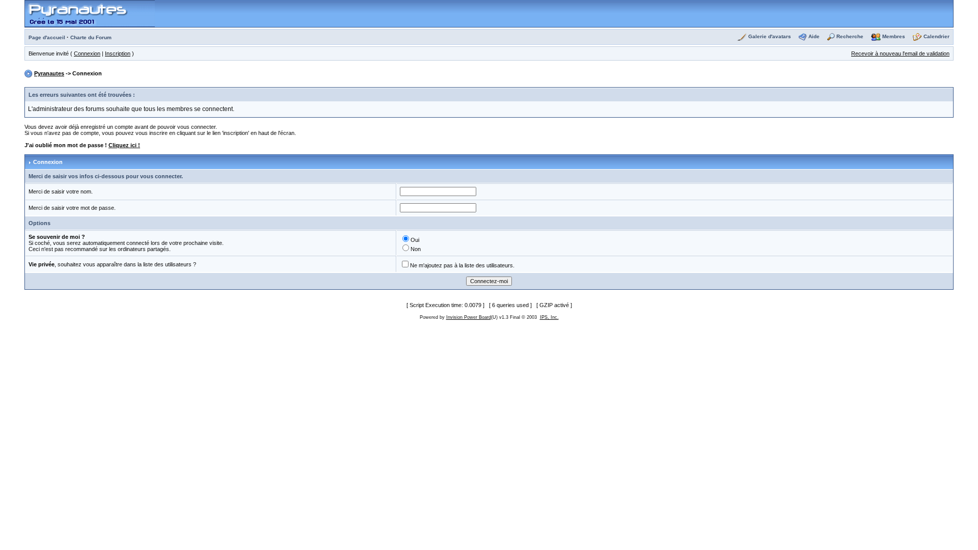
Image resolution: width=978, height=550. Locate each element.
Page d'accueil (47, 37)
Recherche (849, 36)
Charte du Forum (91, 37)
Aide (814, 36)
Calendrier (936, 36)
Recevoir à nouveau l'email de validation (900, 53)
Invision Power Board (468, 317)
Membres (893, 36)
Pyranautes (49, 73)
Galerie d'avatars (769, 36)
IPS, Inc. (549, 317)
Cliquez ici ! (124, 145)
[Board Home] (90, 13)
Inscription (117, 53)
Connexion (87, 53)
